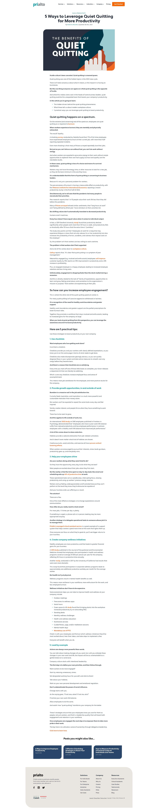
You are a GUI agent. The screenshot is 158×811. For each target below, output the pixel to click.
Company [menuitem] (100, 4)
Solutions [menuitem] (70, 4)
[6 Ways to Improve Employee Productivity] (47, 752)
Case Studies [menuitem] (115, 784)
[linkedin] (40, 790)
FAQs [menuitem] (97, 790)
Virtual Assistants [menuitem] (117, 781)
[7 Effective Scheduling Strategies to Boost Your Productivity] (77, 752)
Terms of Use (103, 798)
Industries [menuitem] (90, 4)
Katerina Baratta (72, 24)
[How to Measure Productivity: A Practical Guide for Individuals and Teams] (108, 752)
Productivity (81, 13)
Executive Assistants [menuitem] (118, 779)
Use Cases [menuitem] (83, 793)
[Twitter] (44, 790)
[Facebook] (35, 790)
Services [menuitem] (60, 4)
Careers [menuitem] (98, 784)
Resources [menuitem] (80, 4)
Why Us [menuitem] (98, 781)
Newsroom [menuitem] (115, 790)
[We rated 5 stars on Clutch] (40, 799)
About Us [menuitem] (99, 779)
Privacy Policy (97, 798)
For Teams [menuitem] (83, 781)
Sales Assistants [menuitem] (85, 790)
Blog (74, 13)
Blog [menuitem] (113, 793)
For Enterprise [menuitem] (84, 784)
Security (91, 798)
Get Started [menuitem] (118, 4)
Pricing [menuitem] (108, 4)
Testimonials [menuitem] (115, 787)
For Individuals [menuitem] (85, 779)
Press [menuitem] (97, 793)
